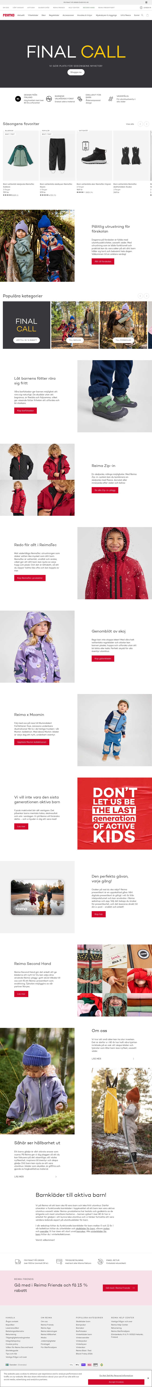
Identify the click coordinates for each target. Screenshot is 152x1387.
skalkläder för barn (85, 1228)
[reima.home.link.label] (8, 15)
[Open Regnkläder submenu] (60, 15)
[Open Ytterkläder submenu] (39, 15)
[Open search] (142, 15)
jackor (106, 1228)
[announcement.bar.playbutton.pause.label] (146, 2)
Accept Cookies (116, 1382)
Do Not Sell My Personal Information (116, 1375)
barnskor (80, 1231)
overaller (44, 1231)
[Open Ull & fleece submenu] (131, 15)
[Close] (148, 1378)
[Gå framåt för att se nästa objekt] (146, 124)
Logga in (147, 7)
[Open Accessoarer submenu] (74, 15)
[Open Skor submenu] (46, 15)
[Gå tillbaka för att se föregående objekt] (140, 124)
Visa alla (130, 124)
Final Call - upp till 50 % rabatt (76, 2)
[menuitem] (23, 1321)
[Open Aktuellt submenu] (25, 15)
